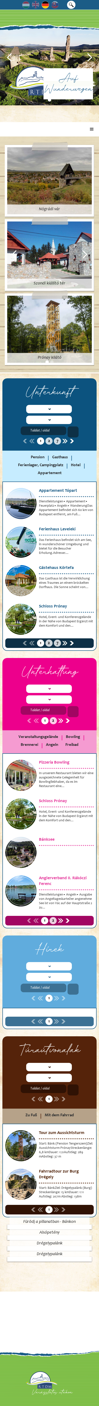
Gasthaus (60, 457)
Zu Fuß (31, 1115)
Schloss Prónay (53, 606)
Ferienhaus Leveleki (57, 529)
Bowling (73, 737)
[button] (9, 57)
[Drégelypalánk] (49, 1248)
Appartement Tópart (58, 491)
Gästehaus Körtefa (56, 568)
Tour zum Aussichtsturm (61, 1133)
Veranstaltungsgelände (38, 737)
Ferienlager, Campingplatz (40, 465)
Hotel (75, 465)
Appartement (50, 473)
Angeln (52, 745)
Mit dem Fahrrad (59, 1115)
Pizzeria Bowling (54, 762)
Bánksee (47, 840)
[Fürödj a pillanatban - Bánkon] (49, 1227)
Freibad (71, 745)
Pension (37, 457)
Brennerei (29, 745)
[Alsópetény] (49, 1237)
